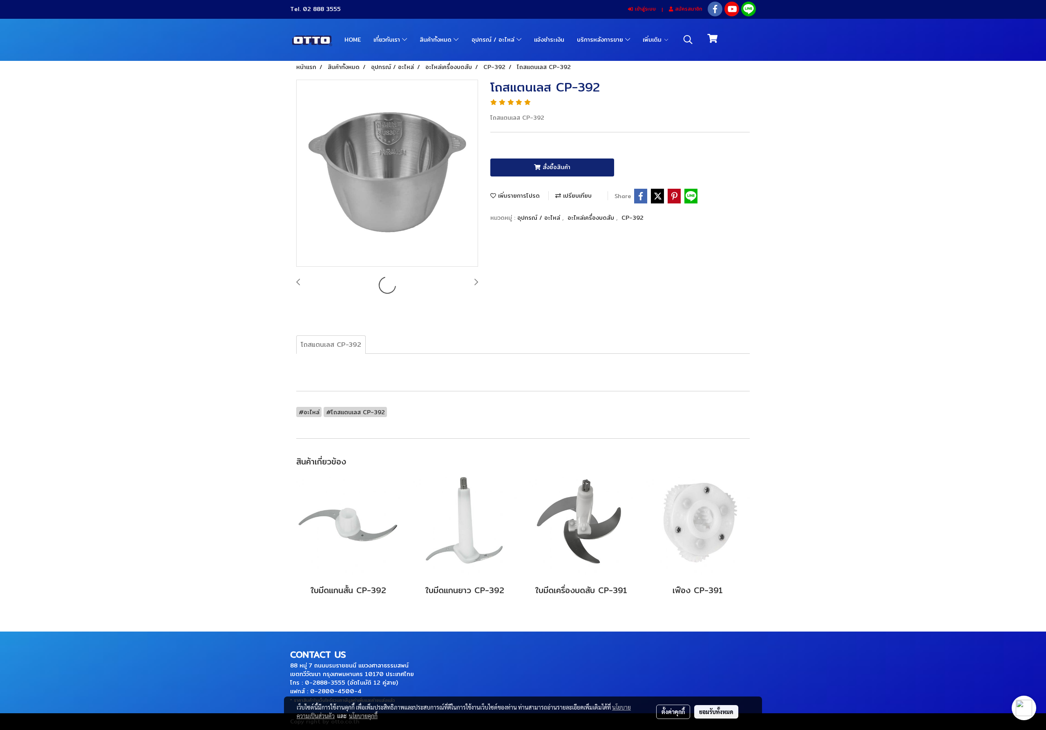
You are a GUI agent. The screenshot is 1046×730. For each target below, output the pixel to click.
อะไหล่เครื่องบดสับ (592, 217)
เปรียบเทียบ (576, 195)
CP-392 (632, 217)
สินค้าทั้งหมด (437, 39)
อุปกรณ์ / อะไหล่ (494, 39)
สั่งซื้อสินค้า (555, 167)
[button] (688, 39)
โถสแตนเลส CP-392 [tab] (331, 344)
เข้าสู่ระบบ (644, 9)
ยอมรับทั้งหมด (716, 711)
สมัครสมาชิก (687, 9)
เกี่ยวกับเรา (387, 39)
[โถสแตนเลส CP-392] (387, 173)
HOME (352, 39)
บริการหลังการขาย (601, 39)
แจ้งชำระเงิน (549, 39)
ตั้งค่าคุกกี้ (673, 711)
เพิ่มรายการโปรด (518, 195)
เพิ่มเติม (653, 39)
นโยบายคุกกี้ (363, 715)
